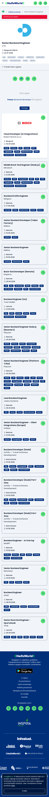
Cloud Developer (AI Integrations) (21, 134)
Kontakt (24, 697)
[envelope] (40, 708)
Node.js (13, 148)
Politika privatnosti (24, 688)
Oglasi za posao (14, 12)
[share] (34, 78)
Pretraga (25, 108)
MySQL (7, 344)
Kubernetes (9, 155)
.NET (6, 412)
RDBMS (17, 347)
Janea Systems (11, 401)
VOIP (42, 179)
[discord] (34, 708)
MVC (25, 289)
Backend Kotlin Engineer (16, 196)
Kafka (37, 151)
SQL (11, 286)
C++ (27, 378)
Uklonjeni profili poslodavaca (24, 691)
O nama (24, 678)
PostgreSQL (23, 179)
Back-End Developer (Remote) (19, 271)
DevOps (7, 210)
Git (20, 148)
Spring (7, 637)
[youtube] (21, 708)
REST (33, 148)
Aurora (23, 606)
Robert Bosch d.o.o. (13, 137)
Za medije (24, 694)
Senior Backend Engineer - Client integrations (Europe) (20, 424)
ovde (13, 786)
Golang (7, 261)
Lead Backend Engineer (15, 398)
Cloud (17, 151)
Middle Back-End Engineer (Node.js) (22, 165)
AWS (14, 179)
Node (6, 148)
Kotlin (33, 210)
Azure (26, 313)
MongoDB (36, 347)
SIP (37, 179)
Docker (26, 148)
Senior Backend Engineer (16, 247)
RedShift (26, 351)
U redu (24, 791)
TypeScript (8, 151)
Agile (6, 470)
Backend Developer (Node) (17, 449)
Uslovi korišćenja (24, 684)
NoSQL (22, 344)
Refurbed (8, 571)
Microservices (27, 151)
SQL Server (8, 289)
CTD (4, 46)
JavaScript (19, 286)
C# (6, 286)
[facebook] (15, 78)
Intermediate (20, 155)
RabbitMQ (8, 347)
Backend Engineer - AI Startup (19, 540)
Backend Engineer (13, 592)
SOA (11, 582)
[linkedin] (27, 78)
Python (7, 237)
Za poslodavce (24, 681)
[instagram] (15, 708)
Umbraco (18, 289)
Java (33, 378)
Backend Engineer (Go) (15, 299)
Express (13, 470)
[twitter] (21, 78)
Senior (40, 210)
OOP (42, 381)
